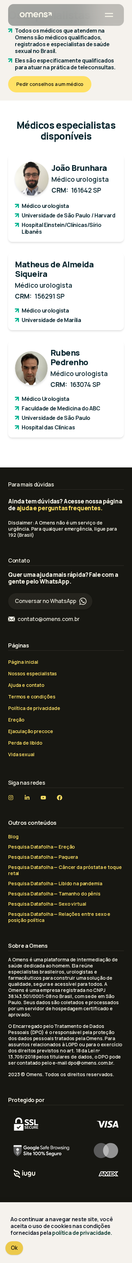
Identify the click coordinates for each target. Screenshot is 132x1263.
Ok (14, 1247)
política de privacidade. (82, 1233)
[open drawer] (109, 15)
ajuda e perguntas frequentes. (60, 508)
